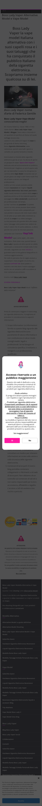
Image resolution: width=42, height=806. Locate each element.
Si (12, 440)
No (30, 440)
